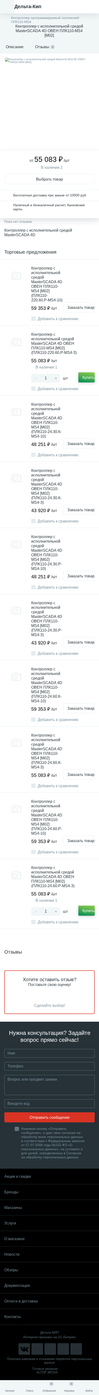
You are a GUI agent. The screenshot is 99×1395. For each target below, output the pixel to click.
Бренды (11, 1192)
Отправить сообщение (50, 1117)
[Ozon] (76, 1349)
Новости (11, 1254)
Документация (17, 1286)
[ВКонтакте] (24, 1349)
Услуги (10, 1223)
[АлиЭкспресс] (37, 1349)
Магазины (13, 1208)
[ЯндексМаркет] (50, 1349)
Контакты (12, 1317)
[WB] (63, 1349)
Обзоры (11, 1270)
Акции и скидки (17, 1176)
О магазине (14, 1239)
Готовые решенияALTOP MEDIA (45, 1370)
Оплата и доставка (21, 1301)
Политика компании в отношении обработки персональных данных (49, 1360)
